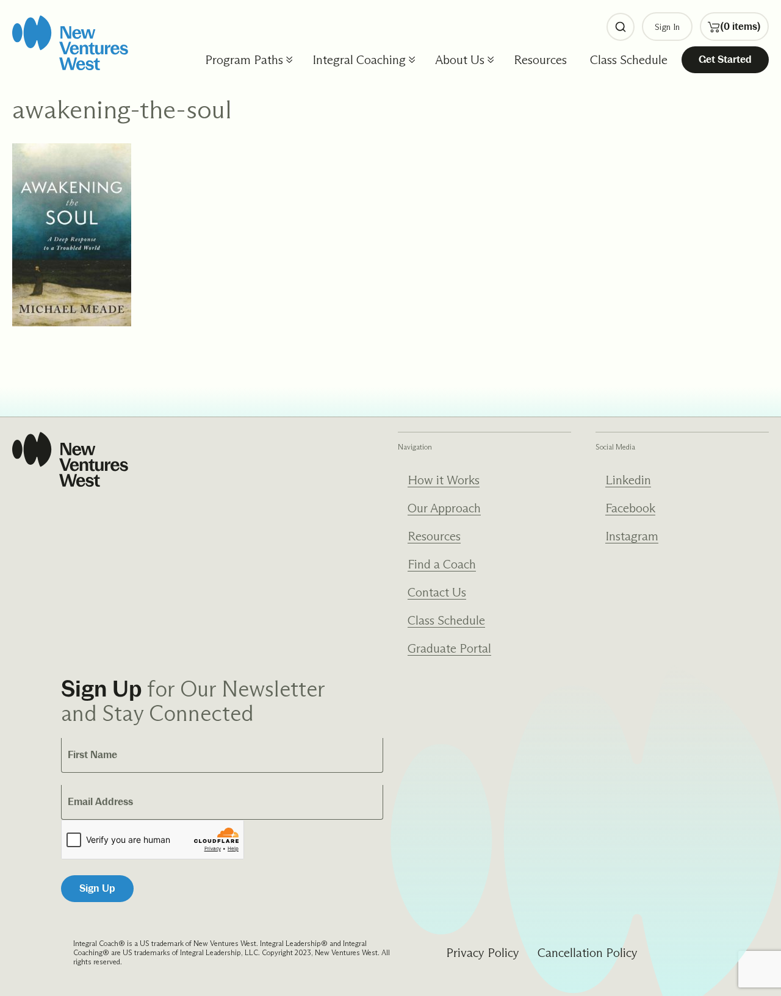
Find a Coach (442, 564)
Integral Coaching (359, 59)
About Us (459, 59)
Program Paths (244, 59)
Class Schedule (629, 59)
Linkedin (628, 480)
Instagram (631, 536)
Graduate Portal (449, 648)
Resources (540, 59)
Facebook (630, 508)
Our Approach (444, 508)
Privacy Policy (482, 952)
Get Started (725, 59)
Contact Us (437, 592)
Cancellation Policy (588, 952)
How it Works (444, 480)
